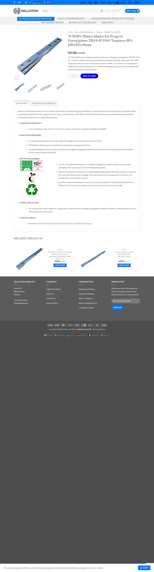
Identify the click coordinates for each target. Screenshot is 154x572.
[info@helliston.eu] (19, 2)
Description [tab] (22, 103)
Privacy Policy (52, 303)
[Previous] (18, 55)
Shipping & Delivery (87, 289)
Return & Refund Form (88, 303)
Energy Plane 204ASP (113, 32)
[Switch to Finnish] (26, 2)
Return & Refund (86, 298)
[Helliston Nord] (26, 10)
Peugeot (99, 32)
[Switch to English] (48, 2)
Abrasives (107, 22)
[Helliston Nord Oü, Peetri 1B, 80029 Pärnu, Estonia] (15, 2)
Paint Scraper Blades (71, 18)
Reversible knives (53, 22)
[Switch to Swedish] (30, 2)
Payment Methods (86, 294)
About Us (50, 294)
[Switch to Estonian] (35, 2)
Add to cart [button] (60, 265)
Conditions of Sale (86, 307)
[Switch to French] (44, 2)
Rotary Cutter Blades (82, 22)
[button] (113, 11)
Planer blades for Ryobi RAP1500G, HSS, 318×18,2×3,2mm (124, 254)
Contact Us (51, 298)
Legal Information (53, 289)
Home (70, 32)
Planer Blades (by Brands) (35, 18)
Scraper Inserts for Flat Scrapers (112, 18)
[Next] (60, 55)
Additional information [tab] (44, 103)
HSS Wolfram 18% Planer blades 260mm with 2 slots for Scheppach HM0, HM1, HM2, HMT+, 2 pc (60, 255)
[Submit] (102, 11)
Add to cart (89, 76)
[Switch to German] (39, 2)
